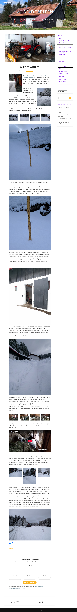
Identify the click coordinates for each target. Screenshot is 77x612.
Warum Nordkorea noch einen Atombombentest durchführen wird (65, 53)
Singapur (60, 57)
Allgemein (11, 548)
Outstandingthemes (46, 610)
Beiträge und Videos (63, 59)
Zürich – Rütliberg (62, 81)
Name (15, 575)
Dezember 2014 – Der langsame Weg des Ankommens (63, 75)
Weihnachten (62, 68)
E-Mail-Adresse (29, 575)
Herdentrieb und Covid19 (64, 40)
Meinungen (60, 38)
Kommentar (30, 565)
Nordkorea (60, 45)
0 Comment (38, 69)
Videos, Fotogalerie (62, 79)
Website (44, 575)
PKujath (22, 69)
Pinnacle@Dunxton (63, 66)
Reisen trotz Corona (63, 42)
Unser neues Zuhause (62, 71)
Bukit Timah (61, 61)
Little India (61, 63)
